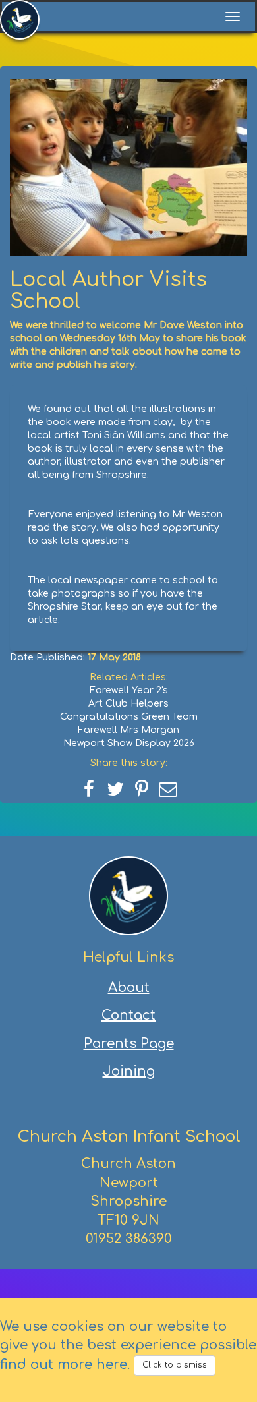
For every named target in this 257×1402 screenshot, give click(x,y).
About (129, 987)
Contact (128, 1015)
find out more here (63, 1364)
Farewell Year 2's (129, 690)
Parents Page (129, 1043)
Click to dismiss (174, 1365)
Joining (129, 1071)
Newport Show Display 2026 (128, 743)
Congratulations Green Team (129, 717)
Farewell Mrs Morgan (128, 730)
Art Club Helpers (128, 704)
